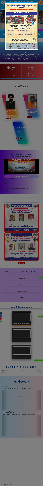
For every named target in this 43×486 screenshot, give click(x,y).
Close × (36, 2)
